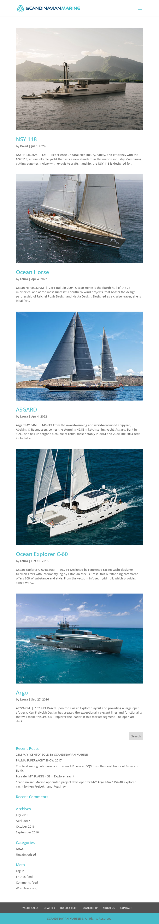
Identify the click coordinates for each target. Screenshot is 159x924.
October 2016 (25, 826)
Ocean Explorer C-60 (42, 554)
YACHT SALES (30, 908)
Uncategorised (26, 854)
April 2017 (23, 821)
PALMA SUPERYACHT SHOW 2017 (39, 760)
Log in (20, 871)
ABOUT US (109, 908)
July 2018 (22, 815)
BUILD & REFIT (69, 908)
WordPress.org (26, 888)
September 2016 (27, 832)
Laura (24, 279)
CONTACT (126, 908)
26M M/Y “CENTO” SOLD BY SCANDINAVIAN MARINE (52, 754)
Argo (22, 692)
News (20, 849)
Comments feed (27, 882)
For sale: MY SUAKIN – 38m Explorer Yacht (45, 776)
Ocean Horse (32, 272)
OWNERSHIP (90, 908)
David (24, 146)
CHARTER (49, 908)
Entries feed (24, 877)
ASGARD (26, 409)
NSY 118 (26, 139)
